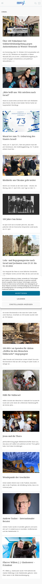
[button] (3, 3)
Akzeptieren (21, 293)
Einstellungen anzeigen (21, 304)
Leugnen (21, 299)
